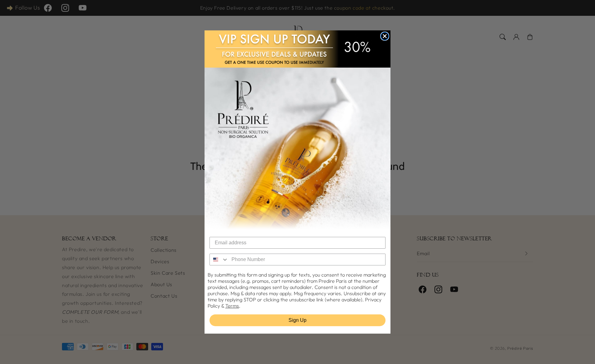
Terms (232, 306)
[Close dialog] (385, 36)
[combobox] (219, 259)
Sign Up (297, 320)
